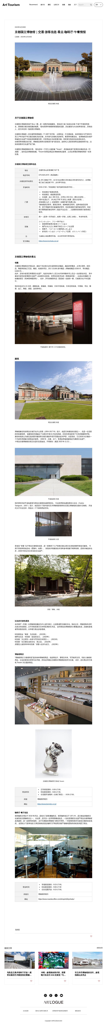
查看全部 (100, 948)
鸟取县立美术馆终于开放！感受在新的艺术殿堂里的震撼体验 (19, 973)
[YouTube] (61, 995)
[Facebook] (50, 995)
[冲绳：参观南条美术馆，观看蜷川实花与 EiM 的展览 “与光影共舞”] (53, 960)
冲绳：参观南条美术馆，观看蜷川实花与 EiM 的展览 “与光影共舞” (53, 973)
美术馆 (17, 929)
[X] (56, 995)
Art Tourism (11, 5)
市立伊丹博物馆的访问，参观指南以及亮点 (87, 973)
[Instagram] (45, 995)
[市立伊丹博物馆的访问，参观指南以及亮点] (87, 960)
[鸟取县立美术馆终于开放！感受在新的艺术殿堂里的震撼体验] (19, 960)
